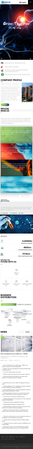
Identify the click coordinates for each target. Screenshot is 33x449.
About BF (3, 436)
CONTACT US (22, 436)
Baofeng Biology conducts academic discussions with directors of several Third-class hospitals (16, 407)
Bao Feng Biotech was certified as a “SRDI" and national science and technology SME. (15, 366)
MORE (5, 104)
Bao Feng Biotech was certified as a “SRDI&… (15, 353)
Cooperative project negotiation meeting (13, 402)
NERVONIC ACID (12, 436)
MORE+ (28, 332)
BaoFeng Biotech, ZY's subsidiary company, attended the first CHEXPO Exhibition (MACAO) (16, 387)
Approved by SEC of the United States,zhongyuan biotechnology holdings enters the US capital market (15, 427)
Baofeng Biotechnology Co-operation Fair (13, 404)
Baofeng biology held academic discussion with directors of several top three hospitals (14, 377)
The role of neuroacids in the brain (12, 372)
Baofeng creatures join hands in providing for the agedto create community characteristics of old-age (15, 410)
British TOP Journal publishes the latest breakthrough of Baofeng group (16, 369)
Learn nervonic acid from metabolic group (14, 396)
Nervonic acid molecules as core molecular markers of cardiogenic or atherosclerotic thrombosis (16, 417)
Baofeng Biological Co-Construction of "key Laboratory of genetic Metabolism (16, 399)
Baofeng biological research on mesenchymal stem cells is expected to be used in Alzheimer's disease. (15, 394)
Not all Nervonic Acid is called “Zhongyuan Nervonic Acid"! (16, 383)
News (17, 436)
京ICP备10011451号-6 (16, 446)
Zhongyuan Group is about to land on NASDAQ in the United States (16, 424)
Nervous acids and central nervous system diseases (16, 374)
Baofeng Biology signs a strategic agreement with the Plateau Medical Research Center (16, 390)
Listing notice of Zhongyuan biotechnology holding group (15, 420)
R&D (7, 436)
